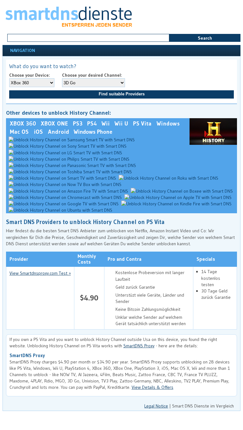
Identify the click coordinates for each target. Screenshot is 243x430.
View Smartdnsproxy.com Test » (40, 273)
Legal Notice (156, 406)
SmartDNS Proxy (138, 346)
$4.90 (89, 297)
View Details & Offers (152, 387)
